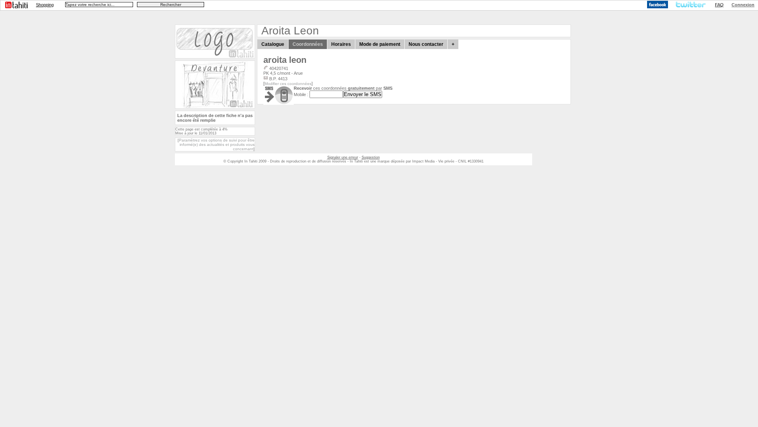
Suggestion (371, 157)
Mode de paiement (379, 44)
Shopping (45, 4)
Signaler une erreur (342, 157)
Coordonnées (308, 44)
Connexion (743, 4)
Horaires (341, 44)
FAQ (719, 4)
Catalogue (272, 44)
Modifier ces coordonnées (288, 83)
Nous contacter (426, 44)
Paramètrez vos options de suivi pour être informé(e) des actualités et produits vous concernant (217, 144)
